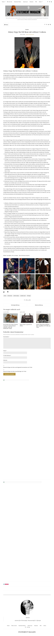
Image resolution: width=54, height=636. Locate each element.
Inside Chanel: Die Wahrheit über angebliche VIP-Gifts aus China (43, 326)
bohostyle (10, 295)
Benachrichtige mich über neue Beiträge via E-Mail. (14, 371)
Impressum (25, 1)
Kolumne (31, 1)
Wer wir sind (9, 1)
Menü (6, 24)
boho (5, 295)
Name (5, 350)
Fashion (27, 29)
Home (3, 1)
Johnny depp (16, 295)
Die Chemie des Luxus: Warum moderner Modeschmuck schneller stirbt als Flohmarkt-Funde (10, 326)
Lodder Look (22, 295)
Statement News (17, 1)
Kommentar (6, 336)
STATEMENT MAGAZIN (27, 632)
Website (5, 360)
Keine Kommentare (30, 34)
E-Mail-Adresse (7, 355)
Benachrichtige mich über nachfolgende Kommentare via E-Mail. (17, 367)
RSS (36, 1)
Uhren (40, 1)
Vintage (28, 295)
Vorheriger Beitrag (15, 305)
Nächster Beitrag (39, 305)
